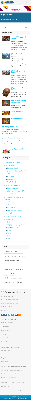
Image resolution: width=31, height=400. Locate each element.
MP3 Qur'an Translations (8, 378)
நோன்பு (9, 236)
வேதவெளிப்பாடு (11, 182)
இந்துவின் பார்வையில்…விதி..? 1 (18, 89)
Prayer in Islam (5, 358)
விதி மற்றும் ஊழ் (11, 179)
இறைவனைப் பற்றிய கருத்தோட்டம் (16, 171)
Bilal (6, 274)
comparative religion (18, 256)
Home (5, 396)
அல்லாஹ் (7, 282)
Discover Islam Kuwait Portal (9, 303)
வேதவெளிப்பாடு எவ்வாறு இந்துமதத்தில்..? (18, 102)
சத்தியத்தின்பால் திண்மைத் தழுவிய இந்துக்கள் (15, 198)
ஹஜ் (8, 238)
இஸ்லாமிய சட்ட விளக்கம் (18, 54)
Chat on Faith (5, 342)
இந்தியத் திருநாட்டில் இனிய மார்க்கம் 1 (19, 72)
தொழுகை (10, 233)
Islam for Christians (7, 323)
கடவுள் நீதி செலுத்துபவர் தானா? (18, 38)
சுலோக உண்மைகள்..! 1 (18, 118)
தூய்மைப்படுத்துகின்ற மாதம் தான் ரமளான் (14, 138)
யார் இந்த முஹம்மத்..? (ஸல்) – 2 (11, 127)
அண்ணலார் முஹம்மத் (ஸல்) (13, 163)
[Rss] (19, 315)
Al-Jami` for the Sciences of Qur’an (11, 370)
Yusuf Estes (19, 269)
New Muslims (5, 354)
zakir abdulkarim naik (12, 260)
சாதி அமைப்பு (11, 207)
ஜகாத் (9, 230)
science (7, 256)
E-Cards (3, 311)
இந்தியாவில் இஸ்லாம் (13, 188)
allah (20, 282)
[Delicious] (2, 315)
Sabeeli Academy (6, 350)
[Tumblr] (9, 315)
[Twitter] (12, 315)
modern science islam (12, 265)
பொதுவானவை (11, 194)
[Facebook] (5, 315)
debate (7, 252)
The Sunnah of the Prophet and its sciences (14, 374)
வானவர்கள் (10, 176)
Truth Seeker (5, 327)
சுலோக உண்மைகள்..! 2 (18, 111)
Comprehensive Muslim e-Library (11, 390)
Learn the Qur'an (6, 362)
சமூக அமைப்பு (10, 202)
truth (20, 252)
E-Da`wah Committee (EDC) (9, 299)
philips (11, 274)
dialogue (14, 252)
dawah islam (9, 269)
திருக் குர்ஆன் (10, 219)
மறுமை (9, 174)
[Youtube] (16, 315)
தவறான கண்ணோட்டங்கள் (13, 216)
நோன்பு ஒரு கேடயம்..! (17, 149)
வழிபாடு (8, 222)
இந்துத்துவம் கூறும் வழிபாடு (15, 225)
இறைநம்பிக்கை (10, 165)
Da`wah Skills (5, 386)
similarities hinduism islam (13, 278)
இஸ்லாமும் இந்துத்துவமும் (13, 185)
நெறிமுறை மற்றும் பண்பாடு (14, 210)
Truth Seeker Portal (7, 307)
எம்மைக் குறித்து (12, 396)
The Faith (4, 334)
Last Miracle (4, 338)
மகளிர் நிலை (10, 213)
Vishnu (14, 282)
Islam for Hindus (6, 330)
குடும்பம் (9, 205)
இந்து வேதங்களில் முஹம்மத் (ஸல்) (16, 191)
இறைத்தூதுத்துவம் (12, 168)
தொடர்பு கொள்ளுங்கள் (23, 396)
